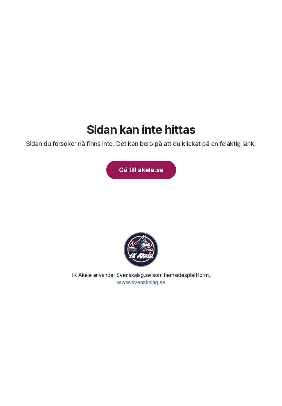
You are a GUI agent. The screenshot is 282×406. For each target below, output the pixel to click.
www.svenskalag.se (141, 282)
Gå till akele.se (141, 169)
